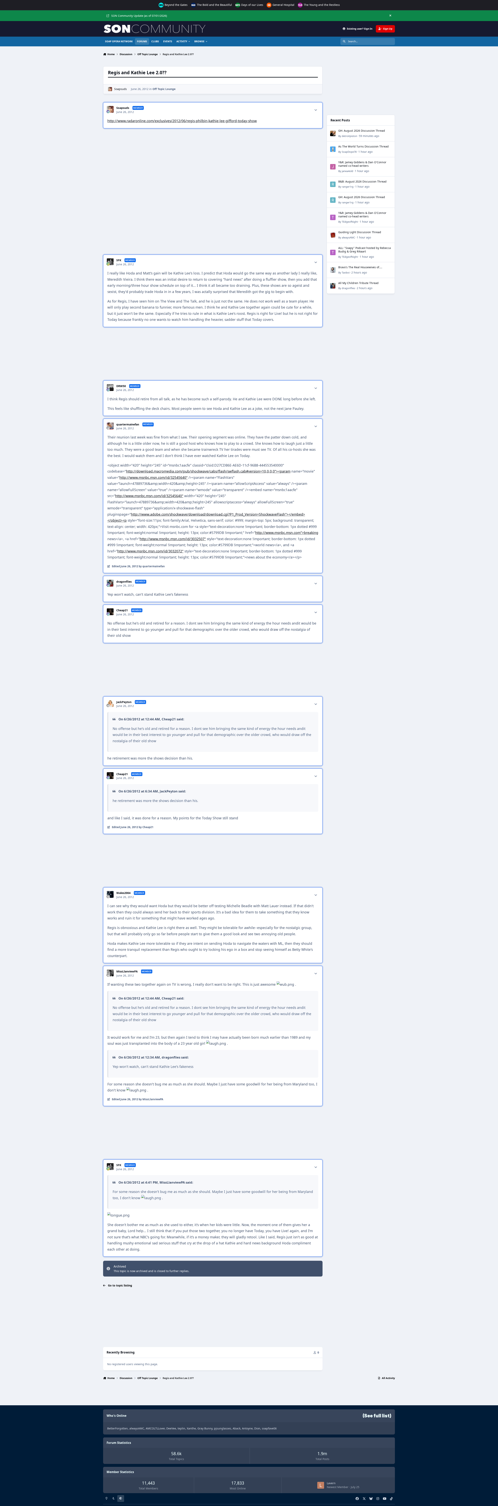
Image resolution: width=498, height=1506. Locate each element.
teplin (181, 1428)
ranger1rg (347, 186)
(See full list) (377, 1416)
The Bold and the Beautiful (214, 5)
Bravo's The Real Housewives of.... (360, 267)
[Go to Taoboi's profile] (333, 270)
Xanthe (191, 1428)
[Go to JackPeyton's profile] (110, 703)
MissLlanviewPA (127, 971)
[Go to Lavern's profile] (320, 1485)
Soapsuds (120, 89)
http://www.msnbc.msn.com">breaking (286, 532)
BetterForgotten (117, 1428)
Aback (236, 1428)
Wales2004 (123, 893)
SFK (118, 260)
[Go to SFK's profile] (110, 261)
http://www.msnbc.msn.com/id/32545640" (153, 477)
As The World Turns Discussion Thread (363, 146)
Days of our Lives (251, 5)
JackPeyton (124, 702)
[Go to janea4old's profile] (333, 166)
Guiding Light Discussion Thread (359, 232)
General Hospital (283, 5)
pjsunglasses (222, 1428)
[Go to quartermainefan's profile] (110, 426)
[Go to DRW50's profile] (110, 387)
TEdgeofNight (350, 221)
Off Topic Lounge (164, 89)
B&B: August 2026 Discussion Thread (362, 181)
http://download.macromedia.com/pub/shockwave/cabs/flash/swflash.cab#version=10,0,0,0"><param (208, 471)
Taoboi (346, 272)
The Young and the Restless (321, 5)
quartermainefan (127, 424)
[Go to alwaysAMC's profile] (333, 235)
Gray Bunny (204, 1428)
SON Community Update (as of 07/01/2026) (139, 16)
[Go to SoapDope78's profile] (333, 149)
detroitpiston (349, 136)
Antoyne (247, 1428)
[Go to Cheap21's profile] (110, 611)
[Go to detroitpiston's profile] (333, 133)
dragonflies (124, 581)
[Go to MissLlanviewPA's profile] (110, 973)
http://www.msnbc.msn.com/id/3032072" (150, 551)
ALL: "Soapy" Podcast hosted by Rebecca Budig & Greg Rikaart (364, 249)
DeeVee (171, 1428)
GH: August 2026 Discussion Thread (361, 130)
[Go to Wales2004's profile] (110, 894)
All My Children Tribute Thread (358, 283)
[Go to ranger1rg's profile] (333, 184)
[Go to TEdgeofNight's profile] (333, 217)
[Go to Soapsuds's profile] (110, 89)
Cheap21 (122, 610)
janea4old (347, 171)
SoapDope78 (349, 152)
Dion (257, 1428)
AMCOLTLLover (155, 1428)
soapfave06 (269, 1428)
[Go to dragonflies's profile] (110, 583)
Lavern (331, 1483)
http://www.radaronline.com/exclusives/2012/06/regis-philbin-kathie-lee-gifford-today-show (182, 120)
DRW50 (121, 386)
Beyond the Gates (176, 5)
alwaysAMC (348, 237)
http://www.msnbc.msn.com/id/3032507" (173, 538)
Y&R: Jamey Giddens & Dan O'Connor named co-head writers (362, 164)
